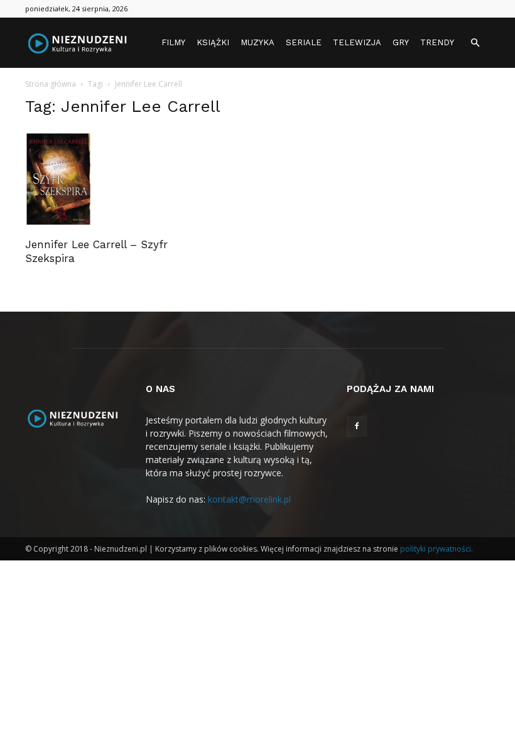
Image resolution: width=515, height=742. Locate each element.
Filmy (173, 42)
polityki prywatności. (436, 548)
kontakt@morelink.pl (249, 499)
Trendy (437, 42)
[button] (475, 43)
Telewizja (357, 42)
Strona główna (50, 84)
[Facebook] (357, 427)
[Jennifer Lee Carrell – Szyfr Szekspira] (96, 179)
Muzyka (257, 42)
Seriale (304, 42)
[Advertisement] (418, 159)
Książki (213, 42)
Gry (401, 42)
